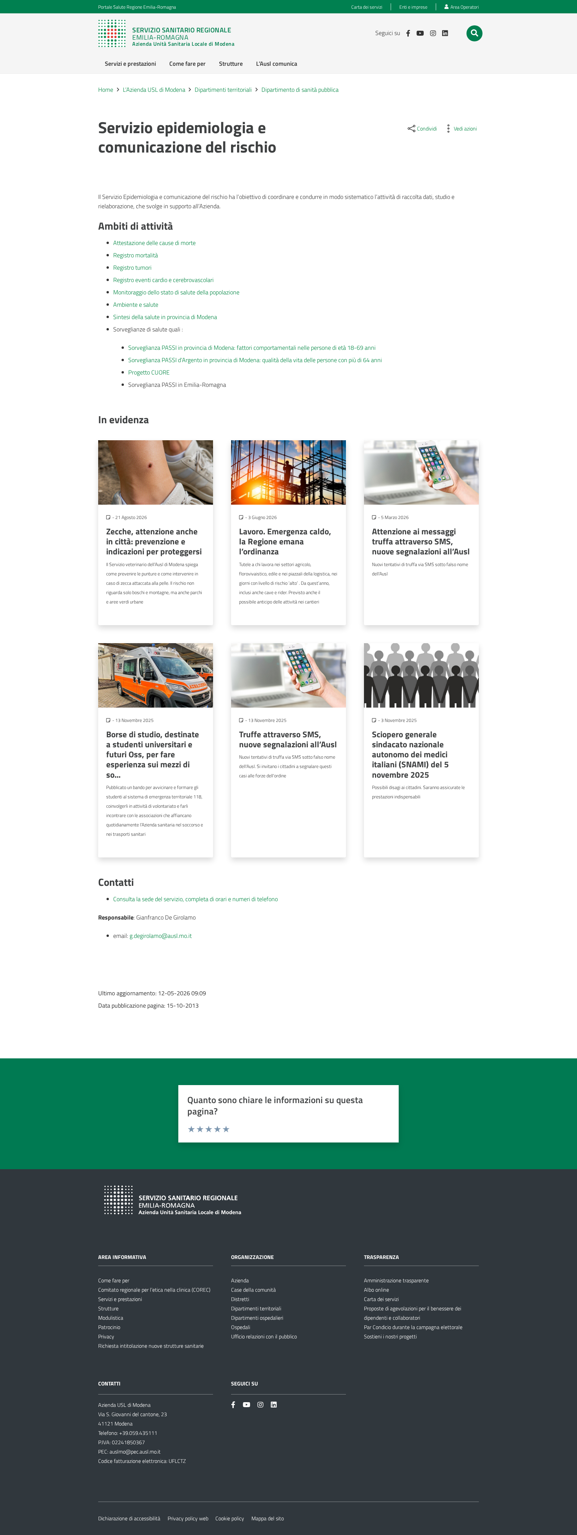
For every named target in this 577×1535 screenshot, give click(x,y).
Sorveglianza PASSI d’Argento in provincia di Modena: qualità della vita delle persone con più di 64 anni (255, 359)
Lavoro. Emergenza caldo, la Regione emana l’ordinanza (285, 541)
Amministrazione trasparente (396, 1280)
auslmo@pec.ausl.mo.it (135, 1452)
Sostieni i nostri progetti (390, 1336)
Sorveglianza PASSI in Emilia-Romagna (177, 384)
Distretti (240, 1299)
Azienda (240, 1280)
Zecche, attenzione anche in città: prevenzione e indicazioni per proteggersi (154, 541)
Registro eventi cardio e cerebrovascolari (163, 279)
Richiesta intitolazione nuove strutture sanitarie (151, 1346)
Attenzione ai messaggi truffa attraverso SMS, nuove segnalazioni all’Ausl (421, 541)
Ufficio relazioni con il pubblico (264, 1336)
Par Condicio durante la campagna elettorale (413, 1327)
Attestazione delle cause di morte (154, 242)
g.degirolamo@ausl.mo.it (161, 935)
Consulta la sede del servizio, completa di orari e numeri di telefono (195, 899)
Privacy (106, 1336)
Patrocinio (109, 1327)
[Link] (169, 33)
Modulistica (110, 1318)
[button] (474, 33)
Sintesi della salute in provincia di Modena (165, 316)
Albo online (376, 1290)
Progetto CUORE (149, 372)
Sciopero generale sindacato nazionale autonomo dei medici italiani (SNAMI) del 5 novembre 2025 (410, 754)
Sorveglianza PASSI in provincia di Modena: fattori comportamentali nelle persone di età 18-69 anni (252, 347)
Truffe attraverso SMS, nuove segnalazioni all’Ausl (288, 739)
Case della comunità (253, 1290)
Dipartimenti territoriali (256, 1308)
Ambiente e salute (135, 304)
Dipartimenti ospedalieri (257, 1318)
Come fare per (113, 1280)
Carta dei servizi (381, 1299)
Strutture (108, 1308)
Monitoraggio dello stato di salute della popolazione (176, 292)
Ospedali (240, 1327)
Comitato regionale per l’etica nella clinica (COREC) (154, 1290)
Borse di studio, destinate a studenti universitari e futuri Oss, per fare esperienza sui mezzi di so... (152, 754)
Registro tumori (132, 267)
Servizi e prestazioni (120, 1299)
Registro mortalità (135, 255)
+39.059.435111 (137, 1433)
